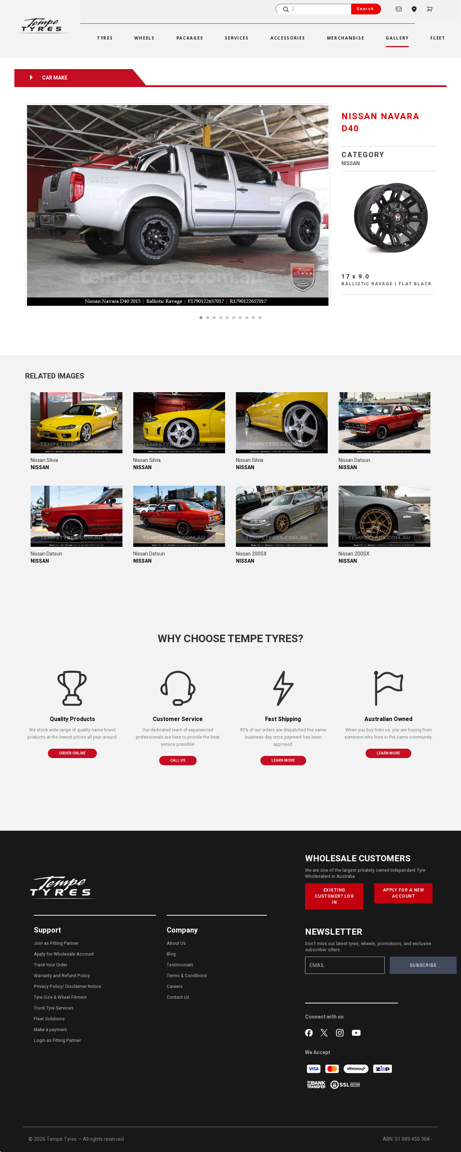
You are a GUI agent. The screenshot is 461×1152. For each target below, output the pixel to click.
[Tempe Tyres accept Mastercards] (332, 1068)
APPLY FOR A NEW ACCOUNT (403, 893)
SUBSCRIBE (423, 965)
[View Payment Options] (316, 1084)
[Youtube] (356, 1032)
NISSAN (350, 163)
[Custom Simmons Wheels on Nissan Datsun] (384, 422)
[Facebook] (310, 1032)
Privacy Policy (48, 986)
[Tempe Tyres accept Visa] (314, 1068)
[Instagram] (341, 1032)
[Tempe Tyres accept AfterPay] (356, 1068)
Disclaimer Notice (83, 986)
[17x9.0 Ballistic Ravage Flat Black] (388, 218)
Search (365, 9)
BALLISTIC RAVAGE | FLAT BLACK (386, 284)
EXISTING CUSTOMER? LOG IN (334, 896)
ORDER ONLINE (72, 753)
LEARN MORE (283, 760)
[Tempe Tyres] (42, 25)
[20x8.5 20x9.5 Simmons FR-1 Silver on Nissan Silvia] (76, 422)
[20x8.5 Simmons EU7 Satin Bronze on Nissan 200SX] (282, 516)
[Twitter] (326, 1032)
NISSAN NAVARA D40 (380, 122)
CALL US (177, 760)
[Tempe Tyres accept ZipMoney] (382, 1068)
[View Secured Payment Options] (345, 1084)
